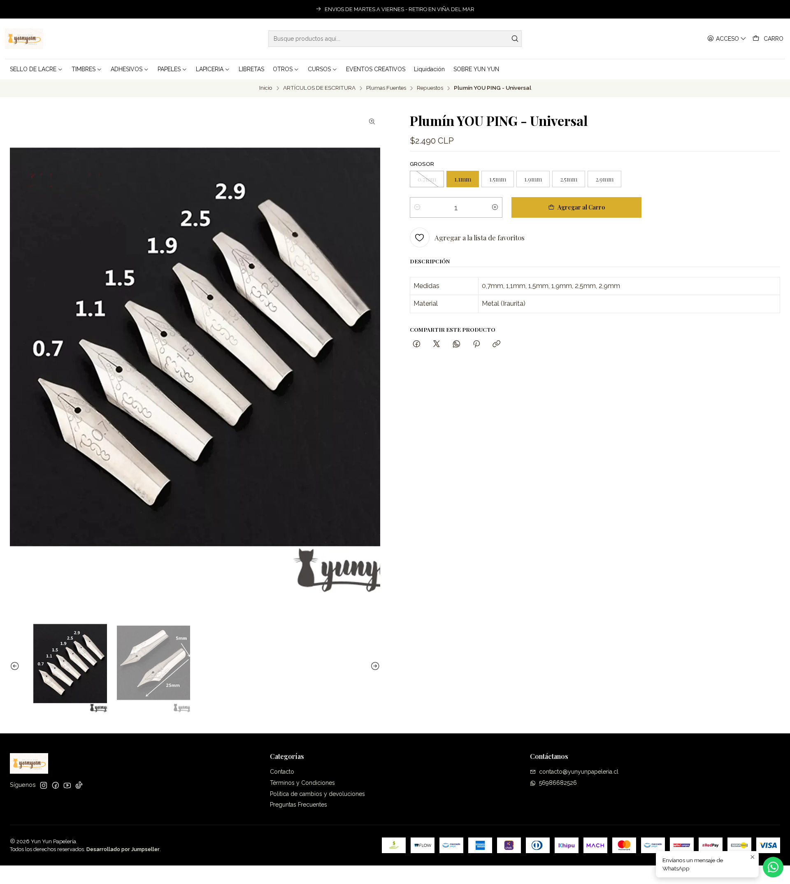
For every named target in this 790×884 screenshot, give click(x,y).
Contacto (282, 771)
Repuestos (430, 88)
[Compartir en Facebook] (416, 344)
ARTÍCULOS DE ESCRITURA (319, 88)
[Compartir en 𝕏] (437, 344)
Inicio (265, 88)
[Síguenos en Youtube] (67, 785)
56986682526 (558, 782)
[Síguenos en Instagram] (44, 785)
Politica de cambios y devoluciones (317, 794)
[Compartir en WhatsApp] (456, 344)
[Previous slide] (16, 666)
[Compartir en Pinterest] (476, 344)
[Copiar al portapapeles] (496, 344)
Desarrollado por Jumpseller (123, 849)
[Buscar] (515, 38)
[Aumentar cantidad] (495, 207)
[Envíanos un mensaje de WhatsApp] (773, 867)
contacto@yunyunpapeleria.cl (578, 771)
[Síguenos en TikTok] (79, 785)
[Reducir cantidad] (417, 207)
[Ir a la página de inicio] (24, 38)
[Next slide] (374, 666)
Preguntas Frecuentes (298, 804)
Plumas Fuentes (386, 88)
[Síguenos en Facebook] (55, 785)
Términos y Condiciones (302, 782)
